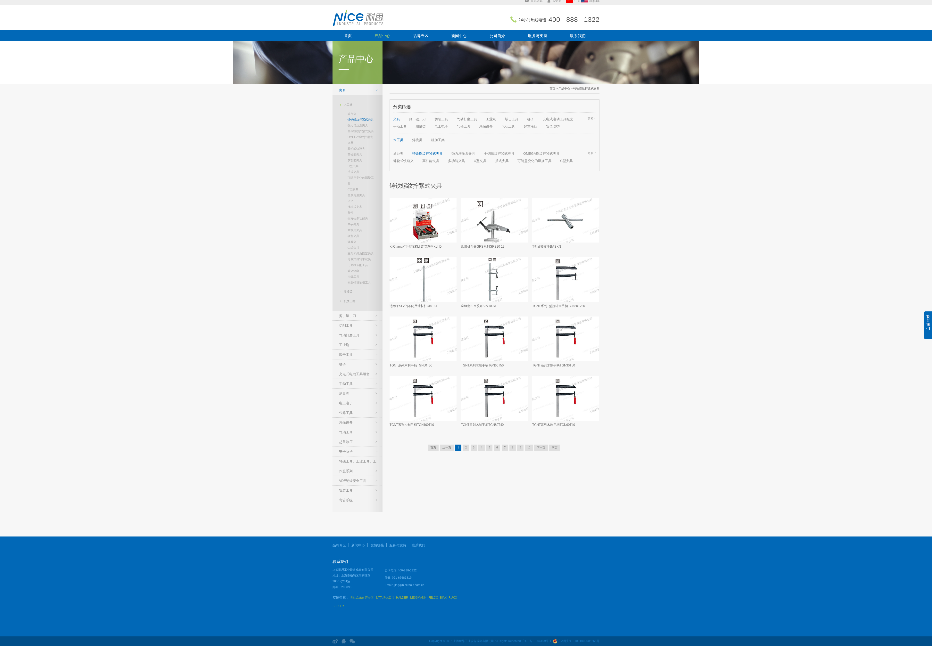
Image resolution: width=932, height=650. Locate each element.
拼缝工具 (353, 276)
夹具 (342, 90)
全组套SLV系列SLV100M (478, 306)
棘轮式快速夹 (356, 148)
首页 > (553, 88)
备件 (350, 212)
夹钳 (350, 201)
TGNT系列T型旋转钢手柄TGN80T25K (558, 306)
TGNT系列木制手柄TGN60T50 (482, 365)
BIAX (443, 597)
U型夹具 (353, 166)
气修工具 (346, 413)
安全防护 (346, 452)
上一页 (446, 447)
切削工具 (346, 325)
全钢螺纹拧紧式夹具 (361, 131)
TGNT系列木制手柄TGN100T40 (412, 425)
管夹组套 (353, 271)
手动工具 (346, 384)
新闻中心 (459, 36)
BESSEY (338, 606)
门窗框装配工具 (358, 265)
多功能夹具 (355, 160)
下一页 (541, 447)
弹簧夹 (352, 242)
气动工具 (346, 432)
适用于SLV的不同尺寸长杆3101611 (414, 306)
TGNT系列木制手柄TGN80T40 (482, 425)
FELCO (433, 597)
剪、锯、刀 (347, 316)
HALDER (402, 597)
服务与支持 (537, 36)
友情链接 (377, 545)
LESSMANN (418, 597)
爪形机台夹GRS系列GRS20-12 (482, 246)
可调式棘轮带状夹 (359, 259)
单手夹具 (353, 224)
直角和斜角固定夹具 (361, 253)
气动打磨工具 (349, 335)
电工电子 (346, 403)
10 (528, 447)
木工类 (348, 104)
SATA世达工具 (384, 597)
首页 (348, 36)
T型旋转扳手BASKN (546, 246)
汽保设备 (346, 422)
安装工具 (346, 490)
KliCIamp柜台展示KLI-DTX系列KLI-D (415, 246)
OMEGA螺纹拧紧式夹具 (360, 140)
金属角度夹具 (356, 195)
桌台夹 (352, 113)
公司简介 (497, 36)
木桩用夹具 (355, 230)
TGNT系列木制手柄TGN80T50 (411, 365)
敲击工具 (346, 355)
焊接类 (348, 291)
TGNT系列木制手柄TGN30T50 (553, 365)
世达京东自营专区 (362, 597)
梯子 (342, 364)
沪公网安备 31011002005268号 (578, 641)
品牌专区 (420, 36)
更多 (590, 118)
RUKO (453, 597)
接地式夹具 (355, 207)
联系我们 (578, 36)
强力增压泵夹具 (358, 125)
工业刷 (344, 345)
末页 (555, 447)
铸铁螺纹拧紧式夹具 (361, 119)
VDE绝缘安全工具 (352, 481)
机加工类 (349, 301)
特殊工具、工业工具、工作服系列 (357, 466)
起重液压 (346, 442)
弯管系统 (346, 500)
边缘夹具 (353, 247)
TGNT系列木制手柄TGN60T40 (553, 425)
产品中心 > (565, 88)
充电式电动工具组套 (354, 374)
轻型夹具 (353, 236)
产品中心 (382, 36)
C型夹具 (353, 189)
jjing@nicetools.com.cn (409, 585)
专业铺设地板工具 (359, 282)
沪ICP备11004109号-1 (536, 641)
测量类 (344, 393)
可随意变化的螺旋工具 (361, 180)
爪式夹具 (353, 172)
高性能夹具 (355, 154)
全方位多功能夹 (358, 218)
